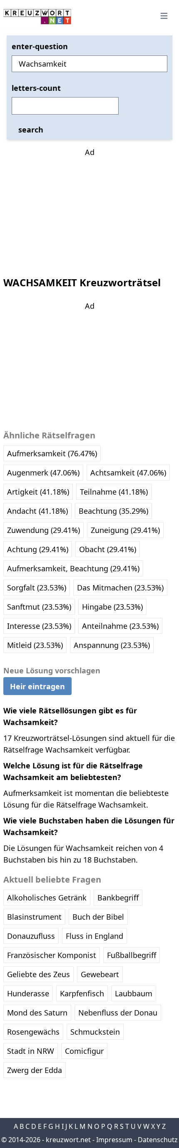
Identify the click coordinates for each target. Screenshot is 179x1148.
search (30, 130)
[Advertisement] (89, 210)
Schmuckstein (95, 1032)
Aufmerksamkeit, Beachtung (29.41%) (73, 568)
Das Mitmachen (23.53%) (120, 588)
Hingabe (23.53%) (112, 607)
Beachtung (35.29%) (113, 511)
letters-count (36, 88)
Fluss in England (94, 936)
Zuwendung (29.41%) (43, 530)
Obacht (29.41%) (107, 549)
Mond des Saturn (37, 1013)
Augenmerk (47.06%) (43, 473)
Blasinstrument (34, 917)
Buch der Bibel (98, 917)
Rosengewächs (33, 1032)
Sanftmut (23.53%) (39, 607)
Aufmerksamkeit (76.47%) (52, 453)
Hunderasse (28, 993)
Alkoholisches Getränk (47, 898)
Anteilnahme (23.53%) (120, 626)
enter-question (40, 46)
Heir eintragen (37, 686)
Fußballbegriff (131, 955)
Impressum (114, 1139)
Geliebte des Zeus (38, 974)
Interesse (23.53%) (39, 626)
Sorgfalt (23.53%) (36, 588)
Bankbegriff (118, 898)
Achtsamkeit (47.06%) (128, 473)
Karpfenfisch (82, 993)
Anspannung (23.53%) (112, 645)
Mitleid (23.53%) (35, 645)
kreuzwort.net (68, 1139)
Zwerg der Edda (34, 1070)
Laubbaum (133, 993)
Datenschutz (158, 1139)
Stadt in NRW (30, 1051)
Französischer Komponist (51, 955)
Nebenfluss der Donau (117, 1013)
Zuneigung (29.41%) (125, 530)
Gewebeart (100, 974)
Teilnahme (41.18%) (114, 492)
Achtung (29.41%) (37, 549)
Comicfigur (84, 1051)
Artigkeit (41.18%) (38, 492)
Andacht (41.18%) (37, 511)
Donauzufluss (31, 936)
